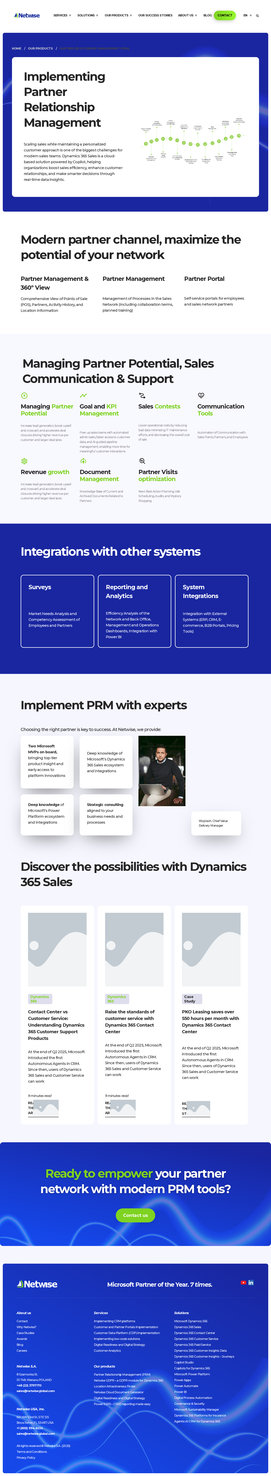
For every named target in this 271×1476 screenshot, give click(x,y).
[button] (62, 15)
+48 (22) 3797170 (29, 1385)
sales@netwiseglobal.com (36, 1391)
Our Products (40, 48)
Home (16, 48)
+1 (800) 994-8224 (30, 1428)
